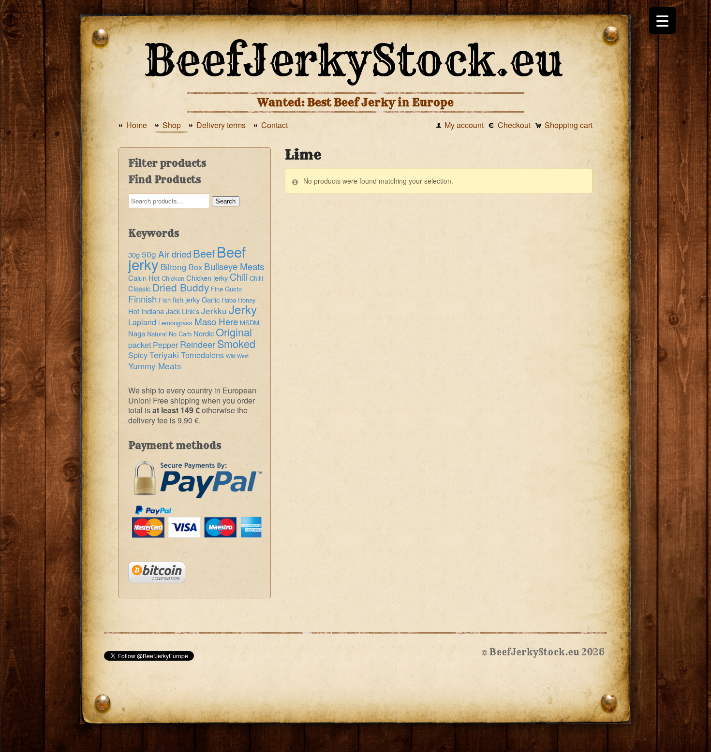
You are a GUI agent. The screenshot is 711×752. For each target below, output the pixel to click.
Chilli (256, 278)
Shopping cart (568, 124)
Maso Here (216, 321)
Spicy (138, 355)
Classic (139, 288)
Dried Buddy (180, 287)
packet (139, 344)
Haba (229, 299)
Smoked (236, 343)
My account (464, 124)
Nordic (203, 333)
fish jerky (186, 299)
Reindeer (197, 344)
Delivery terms (221, 124)
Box (195, 267)
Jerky (243, 309)
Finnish (142, 298)
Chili (239, 277)
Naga (136, 333)
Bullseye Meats (234, 266)
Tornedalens (202, 355)
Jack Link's (182, 311)
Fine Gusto (226, 288)
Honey (247, 299)
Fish (165, 299)
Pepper (165, 344)
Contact (274, 124)
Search (226, 201)
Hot (133, 311)
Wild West (237, 356)
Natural (157, 333)
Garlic (211, 299)
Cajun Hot (144, 278)
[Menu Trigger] (662, 20)
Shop (172, 124)
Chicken (173, 278)
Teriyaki (164, 354)
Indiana (152, 311)
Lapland (142, 322)
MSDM (249, 322)
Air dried (174, 253)
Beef (204, 252)
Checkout (514, 124)
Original (234, 331)
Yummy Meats (154, 366)
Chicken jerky (207, 278)
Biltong (174, 266)
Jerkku (214, 310)
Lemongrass (175, 322)
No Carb (180, 333)
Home (136, 124)
